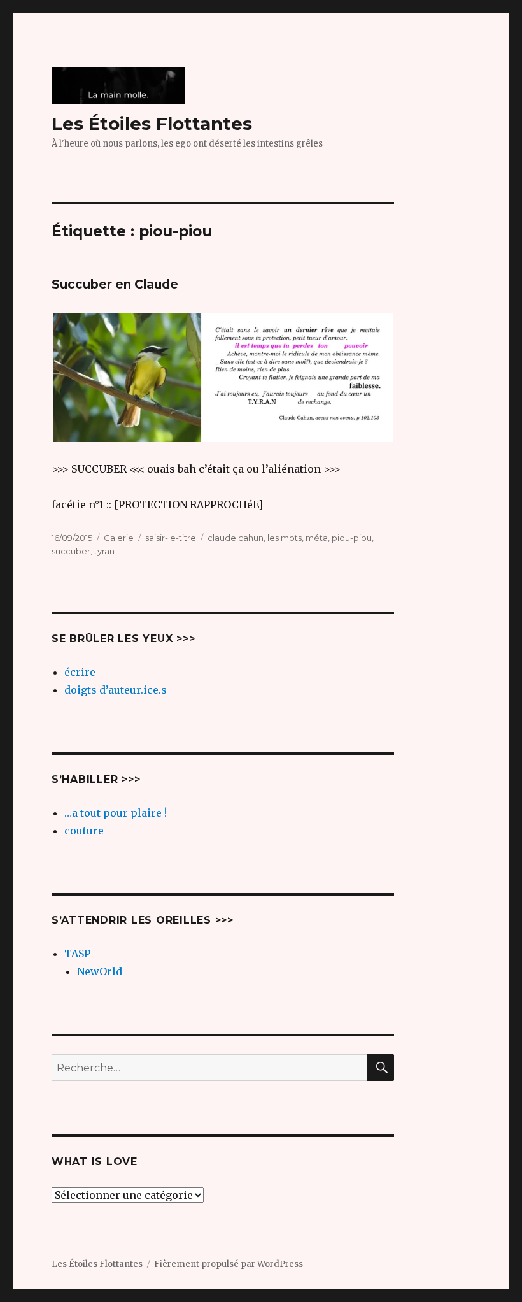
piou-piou (352, 538)
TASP (77, 953)
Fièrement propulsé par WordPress (228, 1264)
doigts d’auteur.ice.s (115, 689)
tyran (104, 551)
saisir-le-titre (170, 538)
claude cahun (236, 538)
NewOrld (99, 971)
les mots (284, 538)
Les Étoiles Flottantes (152, 123)
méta (317, 538)
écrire (79, 672)
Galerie (119, 538)
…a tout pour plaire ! (115, 812)
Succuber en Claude (115, 284)
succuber (71, 551)
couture (84, 830)
